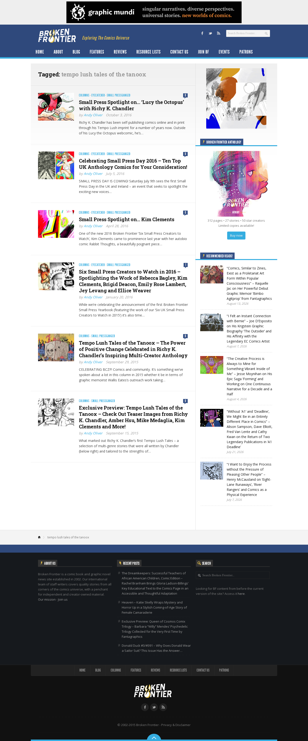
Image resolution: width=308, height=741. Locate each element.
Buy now (236, 235)
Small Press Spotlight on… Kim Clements (126, 219)
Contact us (179, 52)
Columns (84, 95)
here (241, 593)
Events (224, 52)
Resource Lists (148, 52)
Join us (63, 599)
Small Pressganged (118, 95)
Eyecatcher (98, 95)
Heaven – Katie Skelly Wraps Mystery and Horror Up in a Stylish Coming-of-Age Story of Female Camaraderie (154, 607)
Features (97, 52)
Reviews (120, 52)
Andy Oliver (93, 115)
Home (40, 52)
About (58, 52)
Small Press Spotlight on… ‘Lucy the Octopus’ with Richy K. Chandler (131, 105)
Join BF (203, 52)
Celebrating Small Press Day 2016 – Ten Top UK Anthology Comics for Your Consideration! (133, 164)
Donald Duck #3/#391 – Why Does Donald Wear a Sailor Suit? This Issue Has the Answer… (156, 648)
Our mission (47, 599)
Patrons (246, 52)
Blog (76, 52)
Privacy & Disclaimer (176, 725)
